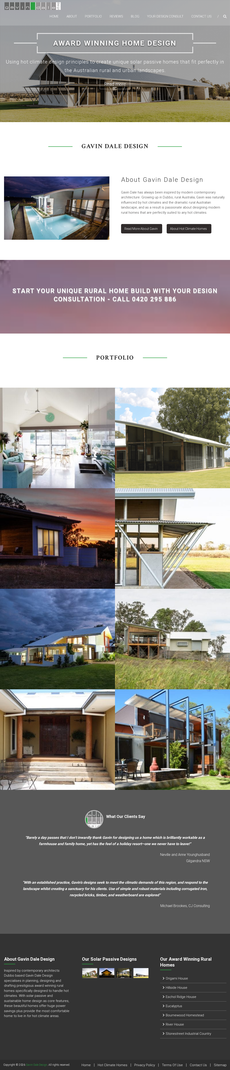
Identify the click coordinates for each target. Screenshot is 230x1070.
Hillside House (176, 988)
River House (175, 1024)
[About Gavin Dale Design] (56, 208)
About (71, 16)
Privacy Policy (144, 1065)
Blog (135, 16)
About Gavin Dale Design (162, 179)
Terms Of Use (172, 1065)
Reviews (116, 16)
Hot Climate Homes (112, 1065)
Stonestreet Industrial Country (188, 1034)
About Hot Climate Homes (188, 229)
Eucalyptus (174, 1006)
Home (54, 16)
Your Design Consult (165, 16)
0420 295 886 (154, 299)
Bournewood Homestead (185, 1015)
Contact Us (201, 16)
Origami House (177, 978)
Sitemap (220, 1065)
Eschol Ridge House (181, 997)
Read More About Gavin (141, 229)
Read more (115, 84)
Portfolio (93, 16)
